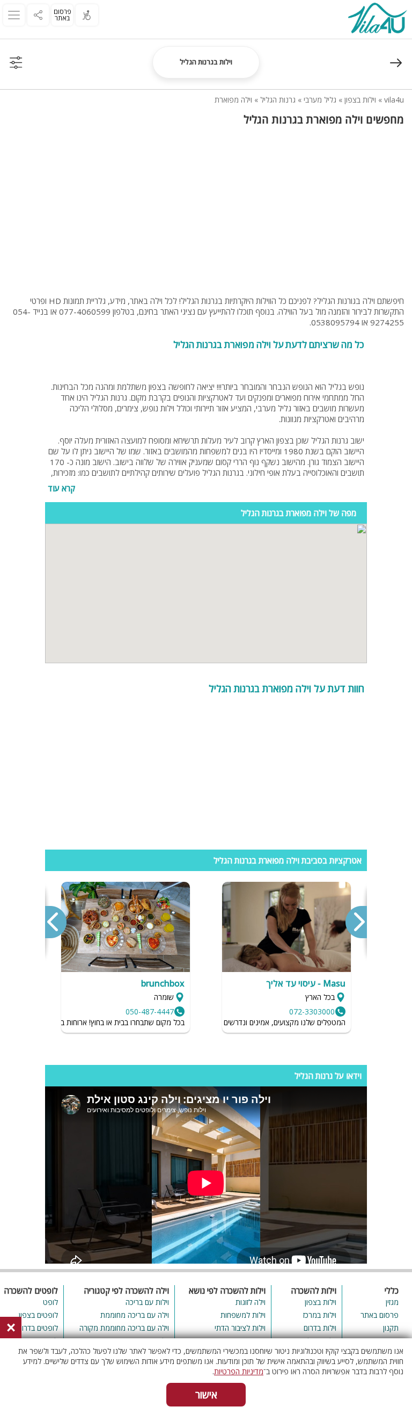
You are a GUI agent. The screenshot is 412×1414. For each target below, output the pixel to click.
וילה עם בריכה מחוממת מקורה (124, 1328)
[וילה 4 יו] (377, 19)
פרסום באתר (62, 15)
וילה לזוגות (251, 1302)
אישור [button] (206, 1394)
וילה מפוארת (233, 100)
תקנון (391, 1328)
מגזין (392, 1302)
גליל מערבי (320, 100)
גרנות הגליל (278, 100)
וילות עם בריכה (147, 1302)
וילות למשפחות (243, 1315)
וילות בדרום (320, 1328)
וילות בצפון (360, 100)
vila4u (394, 100)
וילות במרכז (319, 1315)
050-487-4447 (150, 1011)
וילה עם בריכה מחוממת (134, 1315)
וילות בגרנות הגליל (206, 62)
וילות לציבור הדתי (240, 1328)
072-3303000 (312, 1011)
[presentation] (355, 922)
